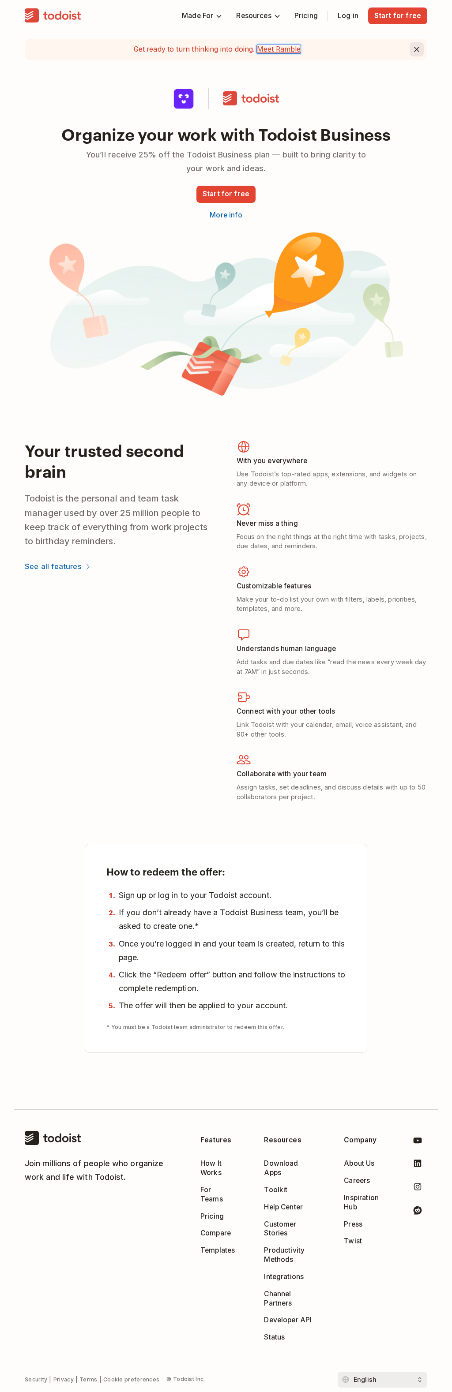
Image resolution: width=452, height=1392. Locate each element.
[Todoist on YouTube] (417, 1142)
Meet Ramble (279, 49)
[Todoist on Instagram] (417, 1188)
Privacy (63, 1379)
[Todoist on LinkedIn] (417, 1165)
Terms (88, 1379)
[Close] (417, 49)
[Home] (53, 15)
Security (36, 1379)
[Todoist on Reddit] (417, 1212)
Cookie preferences (131, 1379)
